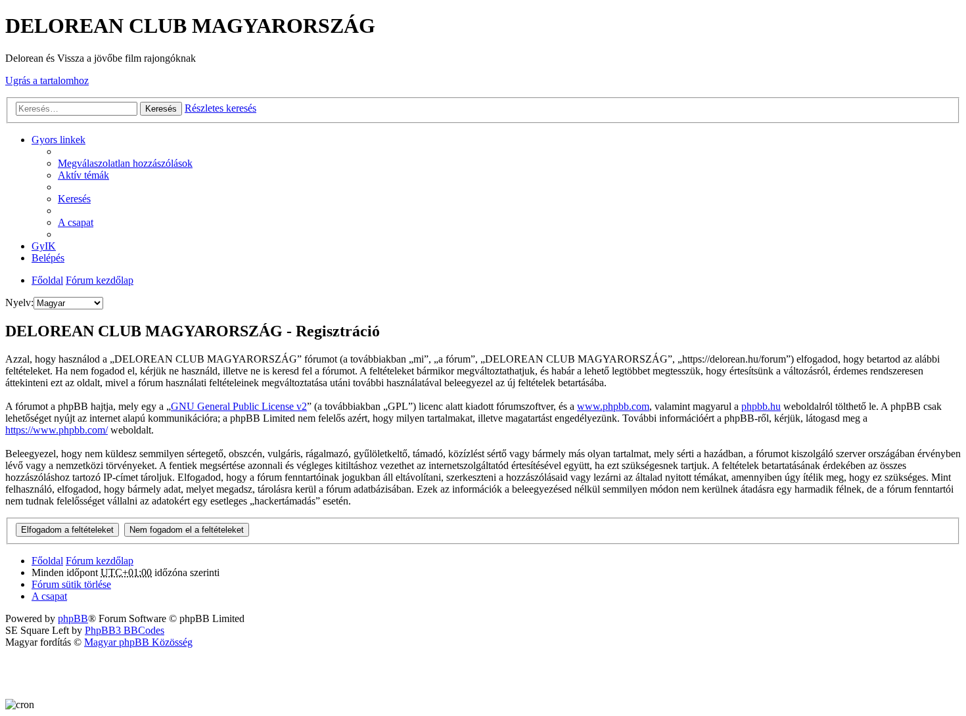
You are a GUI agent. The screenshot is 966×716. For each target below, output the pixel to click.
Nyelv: (19, 302)
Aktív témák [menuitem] (83, 175)
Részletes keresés (220, 108)
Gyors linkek (58, 139)
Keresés (161, 109)
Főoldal (47, 280)
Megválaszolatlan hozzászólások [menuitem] (125, 163)
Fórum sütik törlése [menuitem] (71, 584)
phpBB (73, 618)
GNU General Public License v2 (239, 406)
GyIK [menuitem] (44, 246)
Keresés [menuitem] (74, 198)
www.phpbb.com (613, 406)
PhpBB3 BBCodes (124, 630)
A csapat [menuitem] (75, 222)
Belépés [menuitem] (48, 257)
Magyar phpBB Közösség (138, 642)
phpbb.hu (761, 406)
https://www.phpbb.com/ (56, 430)
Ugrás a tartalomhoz (47, 80)
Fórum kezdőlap (99, 280)
